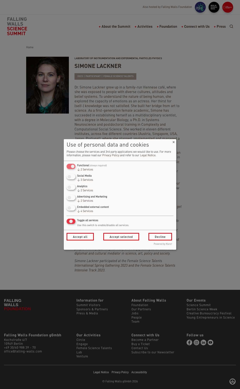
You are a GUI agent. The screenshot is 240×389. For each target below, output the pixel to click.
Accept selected (121, 237)
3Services (85, 180)
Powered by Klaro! (163, 244)
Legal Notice (147, 155)
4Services (85, 211)
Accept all (80, 237)
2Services (85, 169)
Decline (160, 237)
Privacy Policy (110, 155)
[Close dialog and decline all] (173, 141)
